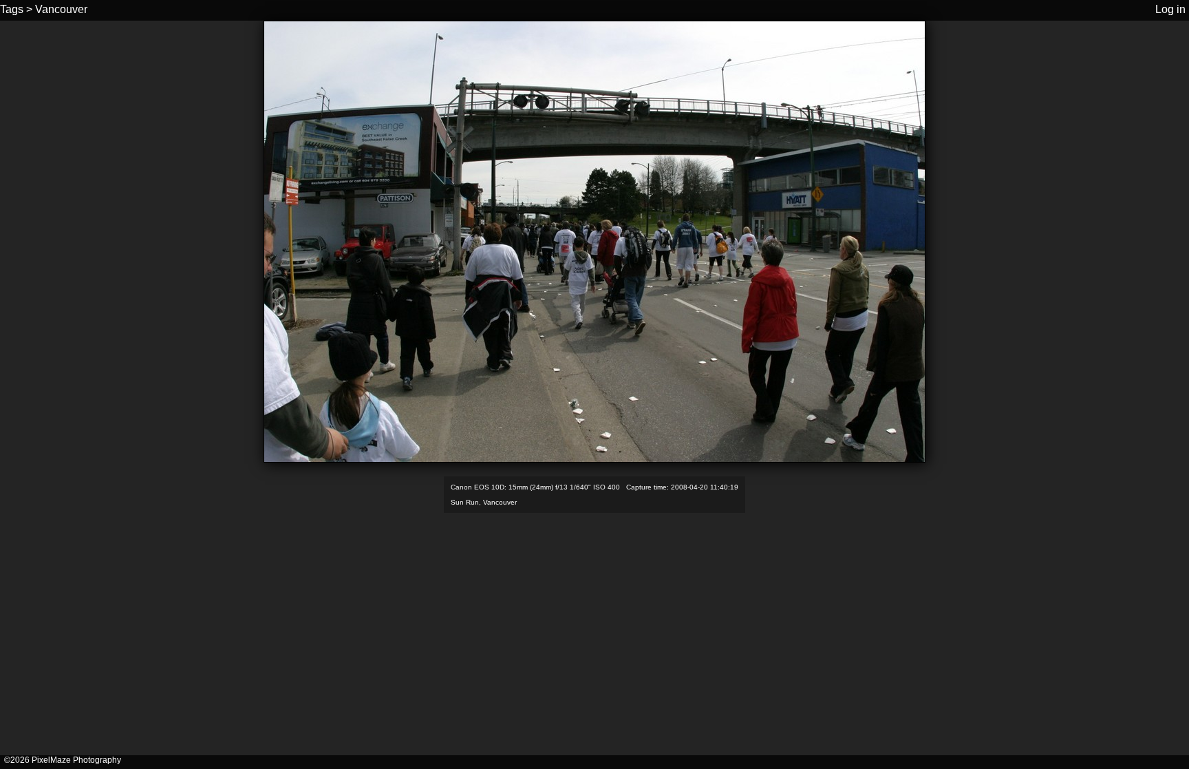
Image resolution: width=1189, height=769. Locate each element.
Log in (1170, 9)
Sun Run (465, 502)
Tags (11, 9)
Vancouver (61, 9)
